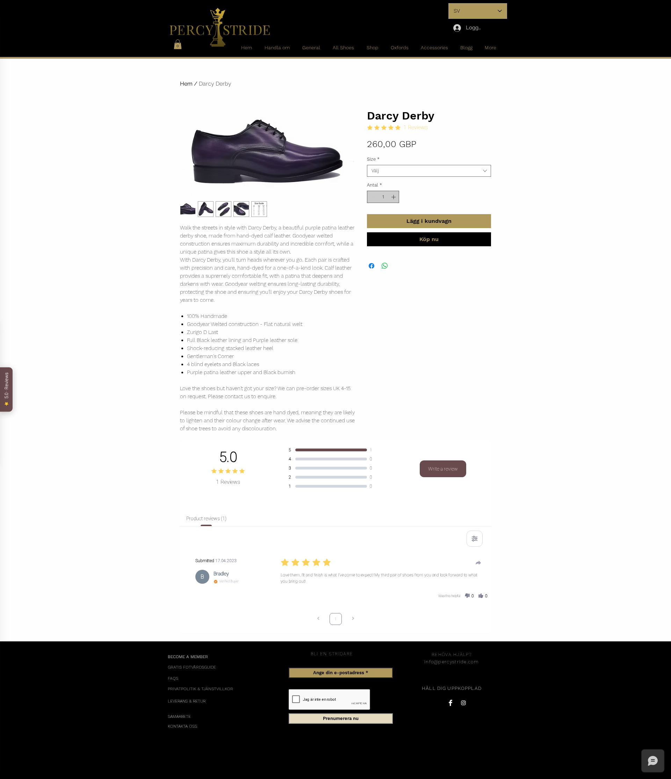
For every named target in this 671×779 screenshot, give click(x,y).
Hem (186, 83)
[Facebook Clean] (450, 703)
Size (373, 159)
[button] (178, 44)
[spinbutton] (383, 197)
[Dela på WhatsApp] (385, 266)
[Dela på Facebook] (371, 266)
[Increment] (394, 197)
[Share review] (478, 563)
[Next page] (353, 619)
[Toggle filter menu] (475, 539)
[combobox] (429, 171)
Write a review (443, 469)
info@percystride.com (451, 661)
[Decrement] (372, 197)
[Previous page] (318, 619)
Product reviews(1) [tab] (206, 518)
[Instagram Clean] (463, 703)
